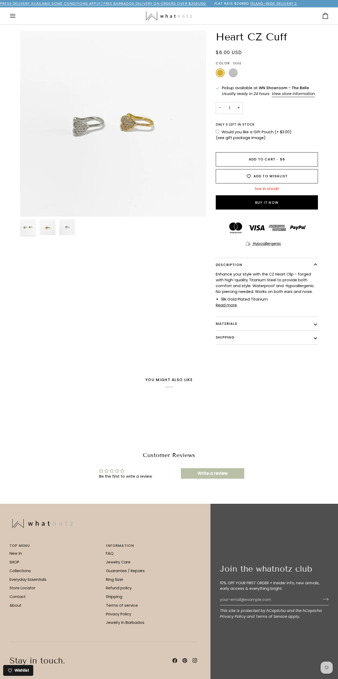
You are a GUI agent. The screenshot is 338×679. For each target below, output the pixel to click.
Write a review (213, 473)
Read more (226, 305)
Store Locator (22, 588)
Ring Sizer (114, 579)
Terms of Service (271, 616)
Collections (20, 570)
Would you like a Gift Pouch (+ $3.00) (257, 132)
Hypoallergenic (266, 243)
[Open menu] (17, 16)
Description (229, 264)
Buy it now (267, 202)
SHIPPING (225, 337)
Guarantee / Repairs (125, 570)
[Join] (324, 599)
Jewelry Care (118, 562)
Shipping (114, 596)
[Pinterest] (184, 660)
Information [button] (120, 545)
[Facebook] (174, 660)
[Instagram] (195, 660)
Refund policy (119, 588)
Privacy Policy (233, 616)
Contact (18, 596)
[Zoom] (113, 124)
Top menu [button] (20, 545)
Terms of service (122, 605)
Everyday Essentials (28, 579)
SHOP (14, 562)
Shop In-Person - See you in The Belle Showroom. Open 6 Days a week (173, 3)
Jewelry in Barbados (125, 622)
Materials (226, 323)
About (15, 605)
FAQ (110, 553)
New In (16, 553)
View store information (293, 93)
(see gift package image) (241, 137)
